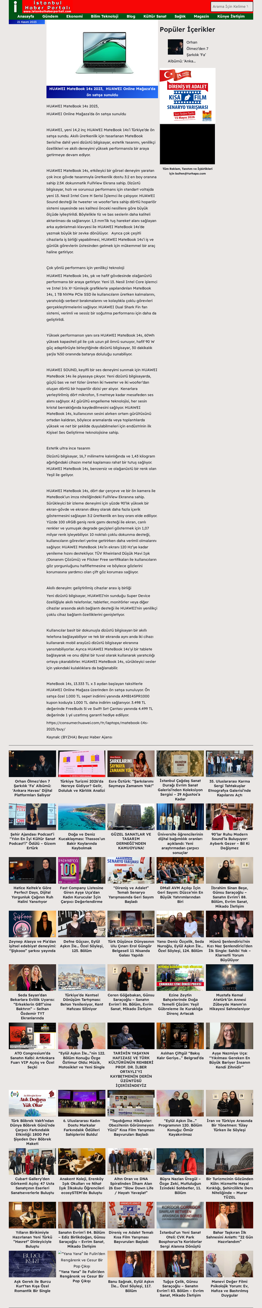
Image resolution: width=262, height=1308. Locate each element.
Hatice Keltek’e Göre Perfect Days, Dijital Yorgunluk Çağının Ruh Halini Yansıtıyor (32, 895)
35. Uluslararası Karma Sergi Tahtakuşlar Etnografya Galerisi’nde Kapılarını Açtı (229, 788)
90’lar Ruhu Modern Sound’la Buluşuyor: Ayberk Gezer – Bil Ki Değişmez (230, 841)
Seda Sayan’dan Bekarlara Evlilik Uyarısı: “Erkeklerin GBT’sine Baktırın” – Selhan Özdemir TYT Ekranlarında (32, 1007)
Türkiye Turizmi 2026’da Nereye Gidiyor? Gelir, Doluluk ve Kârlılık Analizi (81, 786)
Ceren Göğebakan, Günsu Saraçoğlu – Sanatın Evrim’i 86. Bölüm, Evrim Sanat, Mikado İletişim (131, 1002)
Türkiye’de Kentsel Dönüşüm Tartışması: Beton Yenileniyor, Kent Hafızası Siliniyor (81, 1002)
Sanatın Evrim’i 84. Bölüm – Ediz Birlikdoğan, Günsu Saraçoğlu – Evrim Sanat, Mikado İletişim (81, 1239)
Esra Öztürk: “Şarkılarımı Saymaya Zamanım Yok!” (131, 783)
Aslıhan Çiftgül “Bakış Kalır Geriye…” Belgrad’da (180, 1055)
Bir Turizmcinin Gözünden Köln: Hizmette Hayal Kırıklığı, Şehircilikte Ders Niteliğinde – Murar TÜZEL (229, 1188)
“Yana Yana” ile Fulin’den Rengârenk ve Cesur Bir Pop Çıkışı (81, 1276)
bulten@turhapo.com (190, 173)
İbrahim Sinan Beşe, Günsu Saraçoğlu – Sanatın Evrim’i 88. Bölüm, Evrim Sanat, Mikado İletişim (229, 897)
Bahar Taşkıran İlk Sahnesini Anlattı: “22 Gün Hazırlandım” (229, 1237)
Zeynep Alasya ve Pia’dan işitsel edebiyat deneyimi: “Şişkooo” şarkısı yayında (32, 946)
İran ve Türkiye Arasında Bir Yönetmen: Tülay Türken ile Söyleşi (229, 1125)
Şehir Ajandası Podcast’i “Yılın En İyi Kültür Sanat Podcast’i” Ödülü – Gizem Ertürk (32, 841)
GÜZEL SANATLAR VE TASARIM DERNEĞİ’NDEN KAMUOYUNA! (131, 841)
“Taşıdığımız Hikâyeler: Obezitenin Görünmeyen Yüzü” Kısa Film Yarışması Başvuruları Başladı (131, 1127)
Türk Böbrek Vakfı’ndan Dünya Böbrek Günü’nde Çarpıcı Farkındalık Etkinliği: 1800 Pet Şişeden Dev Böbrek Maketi (32, 1132)
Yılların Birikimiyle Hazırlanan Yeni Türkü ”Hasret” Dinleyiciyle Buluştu (32, 1239)
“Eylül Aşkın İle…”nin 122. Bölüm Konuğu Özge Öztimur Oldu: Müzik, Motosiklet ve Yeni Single (82, 1060)
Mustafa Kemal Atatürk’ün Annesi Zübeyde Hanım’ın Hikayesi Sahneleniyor (229, 1002)
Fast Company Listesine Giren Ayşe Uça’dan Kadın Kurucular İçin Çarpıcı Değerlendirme (81, 895)
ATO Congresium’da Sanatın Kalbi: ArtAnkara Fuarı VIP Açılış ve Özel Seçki (32, 1060)
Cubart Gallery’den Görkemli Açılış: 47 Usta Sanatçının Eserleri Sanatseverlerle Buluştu (32, 1185)
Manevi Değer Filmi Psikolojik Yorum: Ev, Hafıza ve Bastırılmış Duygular (229, 1288)
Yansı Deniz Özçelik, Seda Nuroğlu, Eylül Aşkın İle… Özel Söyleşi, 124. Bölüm (180, 946)
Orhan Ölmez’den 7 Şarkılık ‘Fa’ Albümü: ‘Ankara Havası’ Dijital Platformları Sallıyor (32, 788)
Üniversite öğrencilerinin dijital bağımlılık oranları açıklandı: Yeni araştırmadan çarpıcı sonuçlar (180, 843)
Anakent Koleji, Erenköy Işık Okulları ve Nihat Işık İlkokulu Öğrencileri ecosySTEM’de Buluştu (81, 1185)
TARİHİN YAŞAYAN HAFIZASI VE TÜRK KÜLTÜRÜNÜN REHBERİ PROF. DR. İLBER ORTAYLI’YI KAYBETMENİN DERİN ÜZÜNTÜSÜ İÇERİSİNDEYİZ (131, 1069)
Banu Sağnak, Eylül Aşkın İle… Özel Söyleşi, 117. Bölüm (131, 1286)
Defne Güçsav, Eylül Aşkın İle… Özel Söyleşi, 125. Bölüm (82, 946)
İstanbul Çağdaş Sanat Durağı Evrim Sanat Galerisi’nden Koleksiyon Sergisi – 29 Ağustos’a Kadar (180, 789)
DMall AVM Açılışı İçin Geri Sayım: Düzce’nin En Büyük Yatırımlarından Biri (180, 895)
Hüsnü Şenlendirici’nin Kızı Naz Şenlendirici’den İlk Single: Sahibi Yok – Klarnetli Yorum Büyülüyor (229, 950)
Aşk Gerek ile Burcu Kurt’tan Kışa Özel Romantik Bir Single (32, 1286)
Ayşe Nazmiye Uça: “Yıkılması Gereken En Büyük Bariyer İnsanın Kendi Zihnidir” (229, 1060)
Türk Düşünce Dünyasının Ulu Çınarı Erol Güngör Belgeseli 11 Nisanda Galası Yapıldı (131, 948)
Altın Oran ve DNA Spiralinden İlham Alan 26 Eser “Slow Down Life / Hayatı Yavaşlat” (131, 1185)
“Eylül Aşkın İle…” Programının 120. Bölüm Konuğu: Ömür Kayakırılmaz (180, 1127)
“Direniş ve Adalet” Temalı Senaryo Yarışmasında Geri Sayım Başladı (131, 895)
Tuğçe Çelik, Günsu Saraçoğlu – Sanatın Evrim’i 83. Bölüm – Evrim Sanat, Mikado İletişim (180, 1288)
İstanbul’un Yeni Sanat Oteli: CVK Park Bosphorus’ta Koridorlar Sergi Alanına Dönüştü (180, 1239)
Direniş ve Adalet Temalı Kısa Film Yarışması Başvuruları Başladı (131, 1237)
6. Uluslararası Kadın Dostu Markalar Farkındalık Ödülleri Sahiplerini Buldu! (81, 1127)
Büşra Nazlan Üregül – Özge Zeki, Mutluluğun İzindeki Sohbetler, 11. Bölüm (180, 1185)
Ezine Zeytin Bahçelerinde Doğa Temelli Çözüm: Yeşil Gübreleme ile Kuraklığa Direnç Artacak (180, 1004)
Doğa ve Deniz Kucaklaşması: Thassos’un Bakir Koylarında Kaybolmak (82, 841)
